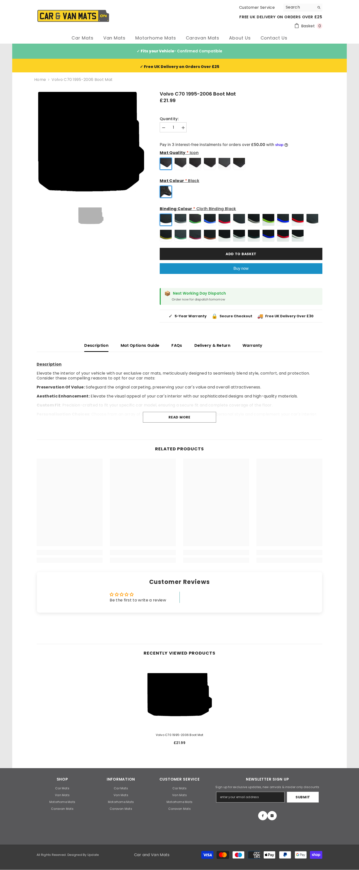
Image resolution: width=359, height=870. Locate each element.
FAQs (176, 345)
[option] (91, 144)
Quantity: (169, 118)
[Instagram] (272, 815)
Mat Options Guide (140, 345)
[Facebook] (262, 815)
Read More (179, 417)
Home (40, 79)
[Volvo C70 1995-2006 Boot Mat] (179, 696)
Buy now (241, 268)
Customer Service (257, 7)
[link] (70, 552)
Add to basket (241, 253)
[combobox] (299, 7)
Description (96, 345)
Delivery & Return (212, 345)
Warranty (253, 345)
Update (93, 855)
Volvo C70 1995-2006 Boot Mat (179, 735)
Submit (303, 797)
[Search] (302, 7)
